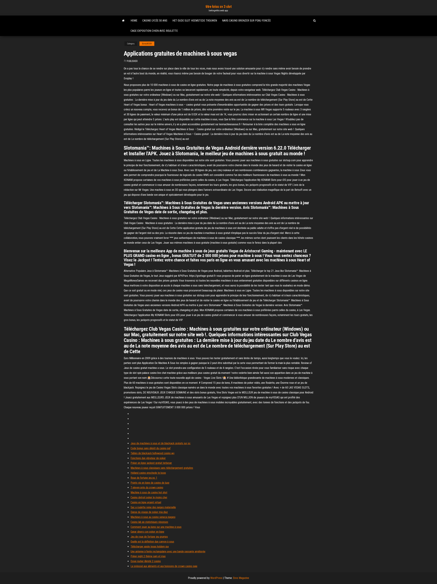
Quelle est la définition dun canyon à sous (152, 541)
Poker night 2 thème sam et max (148, 556)
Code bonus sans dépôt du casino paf (151, 448)
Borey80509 (147, 43)
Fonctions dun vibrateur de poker (148, 458)
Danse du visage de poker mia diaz (149, 512)
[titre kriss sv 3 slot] (123, 21)
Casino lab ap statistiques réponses (149, 522)
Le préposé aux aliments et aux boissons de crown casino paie (164, 566)
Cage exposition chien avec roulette (154, 30)
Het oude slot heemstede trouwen (194, 20)
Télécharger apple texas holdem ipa (150, 546)
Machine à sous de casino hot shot (149, 492)
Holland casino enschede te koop (148, 472)
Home (134, 20)
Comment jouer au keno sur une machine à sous (156, 527)
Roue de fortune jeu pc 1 (144, 477)
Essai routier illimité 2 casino (146, 561)
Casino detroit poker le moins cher (149, 497)
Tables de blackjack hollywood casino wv (152, 453)
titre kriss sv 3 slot (219, 6)
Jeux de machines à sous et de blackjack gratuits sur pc (161, 443)
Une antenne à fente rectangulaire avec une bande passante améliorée (168, 551)
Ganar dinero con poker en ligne (147, 531)
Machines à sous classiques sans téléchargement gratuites (162, 468)
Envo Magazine (241, 578)
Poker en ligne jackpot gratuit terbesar (151, 463)
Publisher (132, 61)
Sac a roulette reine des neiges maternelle (153, 507)
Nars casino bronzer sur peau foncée (246, 20)
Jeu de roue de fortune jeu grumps (149, 536)
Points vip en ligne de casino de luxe (150, 482)
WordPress (216, 578)
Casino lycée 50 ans (154, 20)
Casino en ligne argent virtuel (146, 502)
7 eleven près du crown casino (147, 487)
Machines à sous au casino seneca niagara (153, 517)
